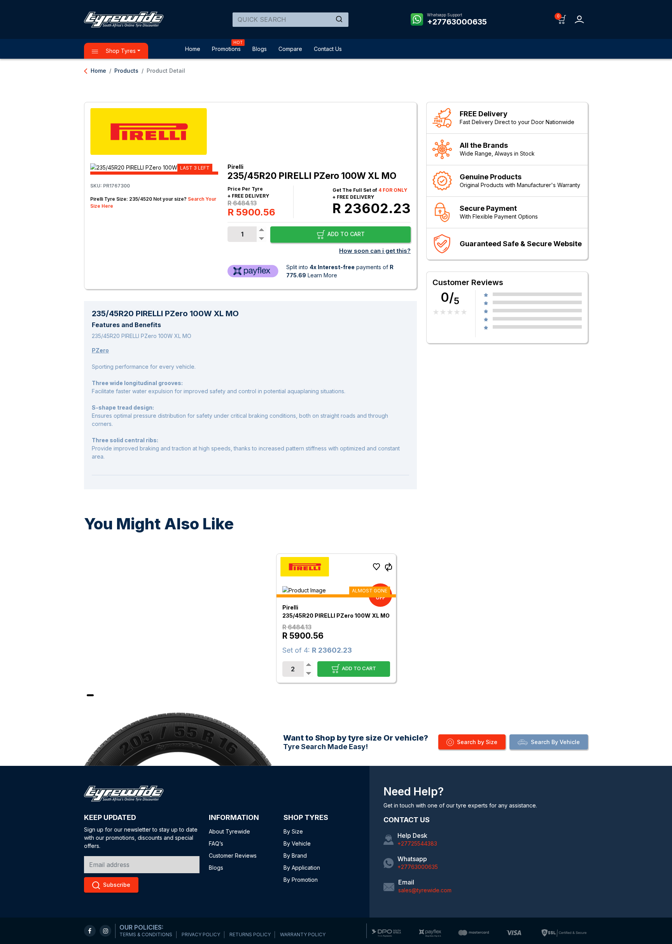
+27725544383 (417, 843)
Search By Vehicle (555, 742)
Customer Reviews (233, 855)
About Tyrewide (229, 831)
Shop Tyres (120, 50)
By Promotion (301, 879)
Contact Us (328, 49)
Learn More (322, 275)
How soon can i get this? (375, 250)
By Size (293, 831)
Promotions (226, 49)
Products (126, 70)
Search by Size (477, 742)
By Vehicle (297, 843)
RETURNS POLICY (250, 934)
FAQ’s (216, 843)
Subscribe (116, 884)
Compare (290, 49)
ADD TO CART (345, 234)
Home (192, 49)
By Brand (295, 855)
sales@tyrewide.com (425, 890)
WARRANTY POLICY (303, 934)
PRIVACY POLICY (201, 934)
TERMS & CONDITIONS (145, 934)
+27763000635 (457, 21)
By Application (302, 867)
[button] (562, 19)
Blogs (259, 49)
